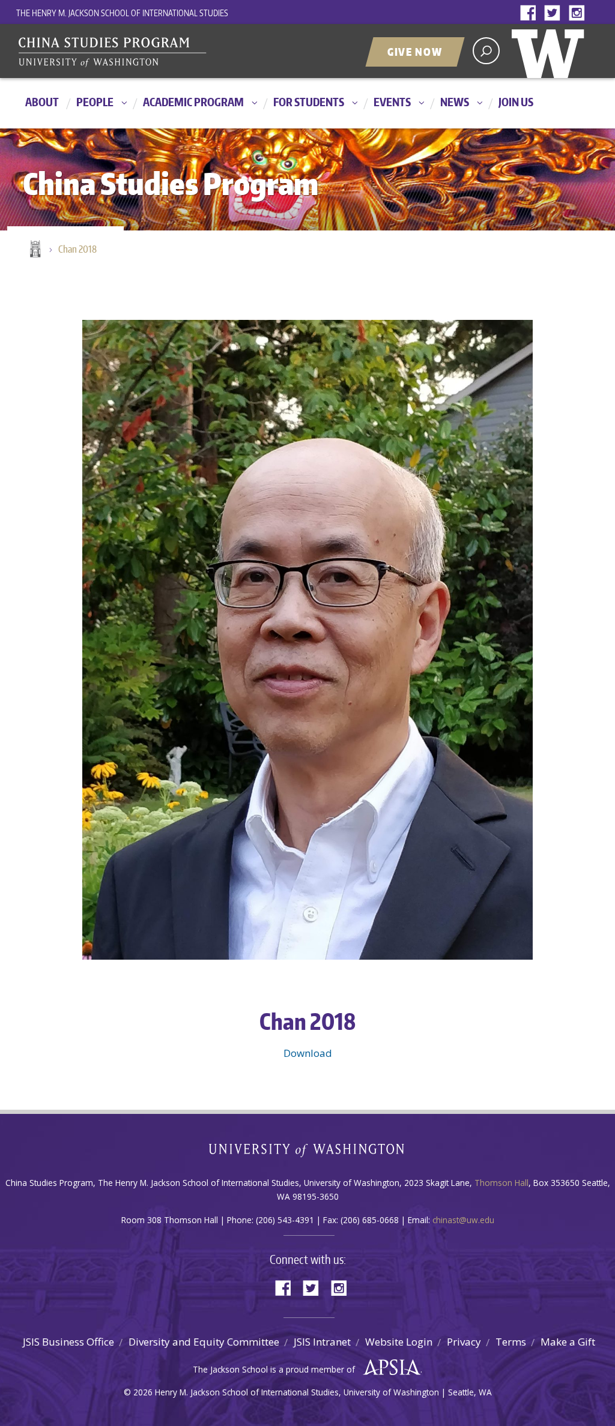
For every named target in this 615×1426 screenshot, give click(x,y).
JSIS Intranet (322, 1342)
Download (307, 1053)
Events (392, 102)
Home (34, 249)
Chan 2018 (77, 249)
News (454, 102)
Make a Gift (568, 1342)
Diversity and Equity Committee (204, 1342)
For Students (308, 102)
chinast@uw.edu (463, 1220)
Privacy (464, 1342)
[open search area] (486, 50)
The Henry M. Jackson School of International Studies (122, 13)
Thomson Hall (501, 1182)
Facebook (531, 13)
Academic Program (193, 102)
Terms (510, 1342)
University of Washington (551, 51)
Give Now (415, 51)
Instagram (579, 13)
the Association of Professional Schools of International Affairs (388, 1367)
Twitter (555, 13)
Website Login (398, 1342)
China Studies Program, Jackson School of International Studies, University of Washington (166, 52)
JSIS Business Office (68, 1342)
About (42, 102)
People (95, 102)
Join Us (515, 102)
